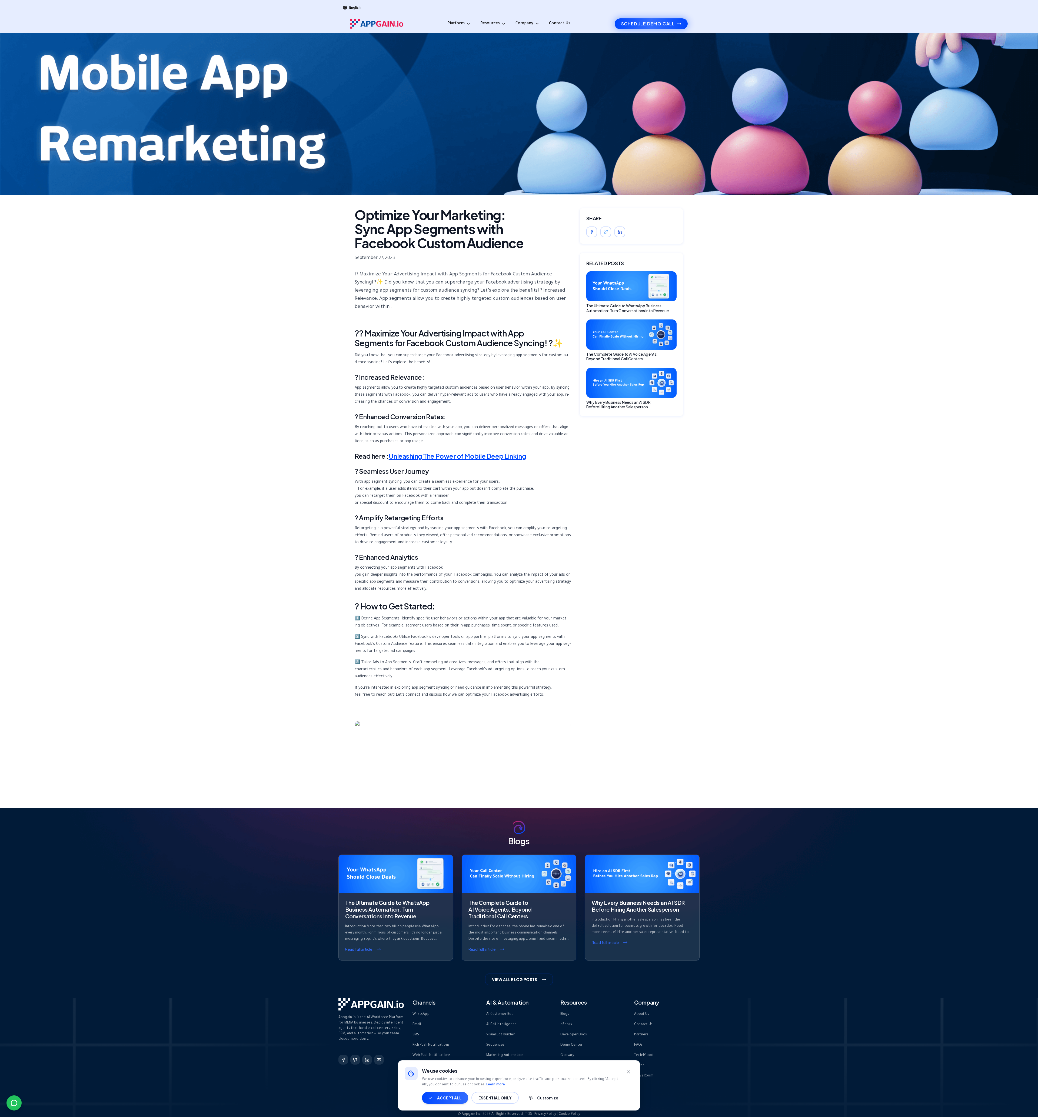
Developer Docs (573, 1035)
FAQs (638, 1045)
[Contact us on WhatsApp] (14, 1103)
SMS (415, 1035)
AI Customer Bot (499, 1014)
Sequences (495, 1045)
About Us (641, 1014)
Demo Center (571, 1045)
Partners (641, 1035)
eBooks (566, 1024)
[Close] (628, 1072)
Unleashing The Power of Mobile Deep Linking (457, 456)
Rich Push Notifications (431, 1045)
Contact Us (559, 24)
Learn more (495, 1085)
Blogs (564, 1014)
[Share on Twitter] (605, 231)
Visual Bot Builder (500, 1035)
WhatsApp (421, 1014)
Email (416, 1024)
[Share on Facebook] (591, 231)
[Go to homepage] (376, 24)
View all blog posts (514, 979)
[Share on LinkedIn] (619, 231)
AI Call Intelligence (501, 1024)
